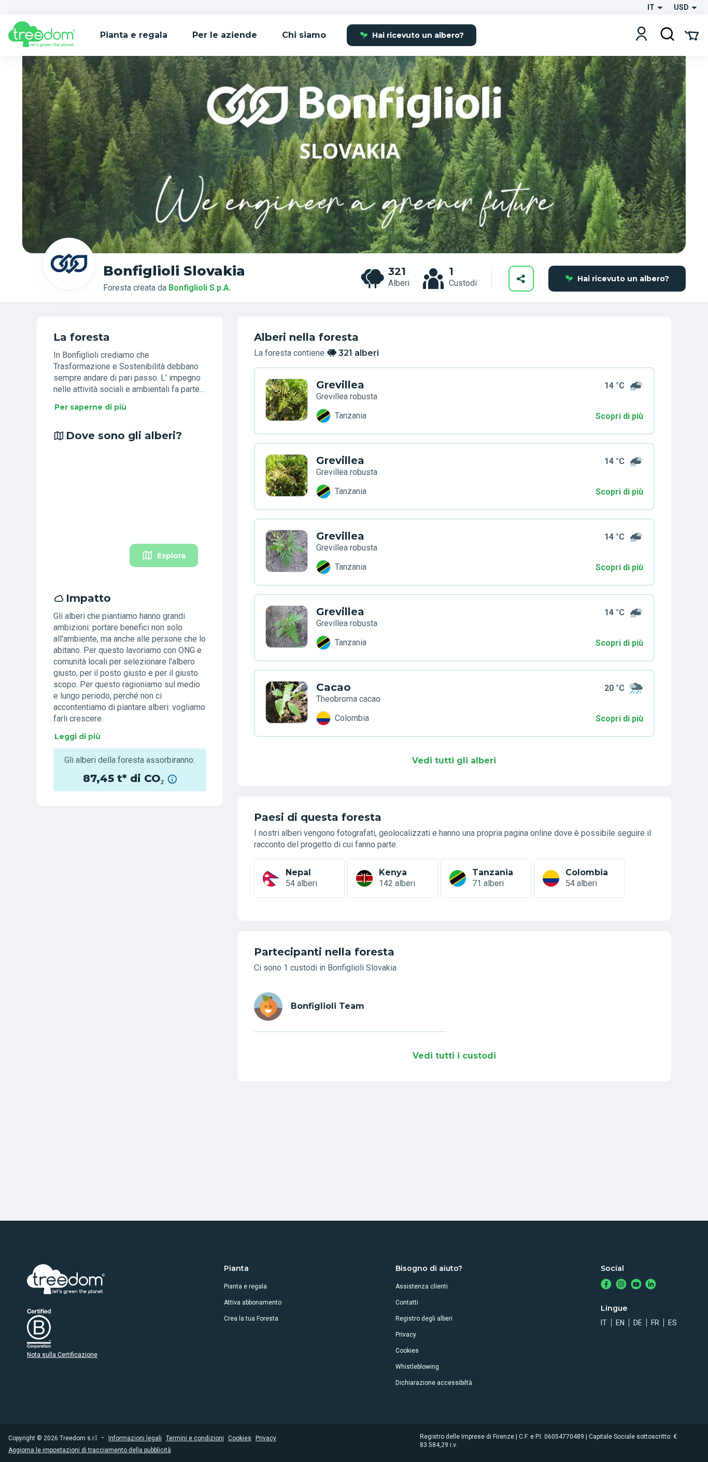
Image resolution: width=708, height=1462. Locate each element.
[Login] (641, 35)
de (637, 1323)
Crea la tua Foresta (251, 1318)
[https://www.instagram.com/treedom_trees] (621, 1285)
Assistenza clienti (421, 1286)
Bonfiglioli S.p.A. (199, 288)
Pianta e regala (245, 1286)
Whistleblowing (417, 1366)
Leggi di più (77, 736)
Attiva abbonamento (252, 1302)
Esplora (171, 555)
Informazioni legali (135, 1438)
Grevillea (340, 385)
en (620, 1323)
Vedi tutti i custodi (454, 1056)
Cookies (407, 1350)
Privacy (405, 1334)
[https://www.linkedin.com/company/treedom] (650, 1285)
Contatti (406, 1302)
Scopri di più (619, 416)
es (672, 1323)
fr (655, 1323)
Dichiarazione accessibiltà (433, 1382)
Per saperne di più (90, 407)
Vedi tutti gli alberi (454, 760)
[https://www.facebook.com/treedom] (606, 1285)
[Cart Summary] (692, 35)
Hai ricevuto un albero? (418, 35)
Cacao (333, 687)
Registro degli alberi (423, 1318)
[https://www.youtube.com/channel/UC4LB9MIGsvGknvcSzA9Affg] (636, 1285)
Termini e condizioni (195, 1438)
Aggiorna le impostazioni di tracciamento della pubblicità (89, 1450)
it (604, 1323)
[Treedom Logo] (45, 35)
